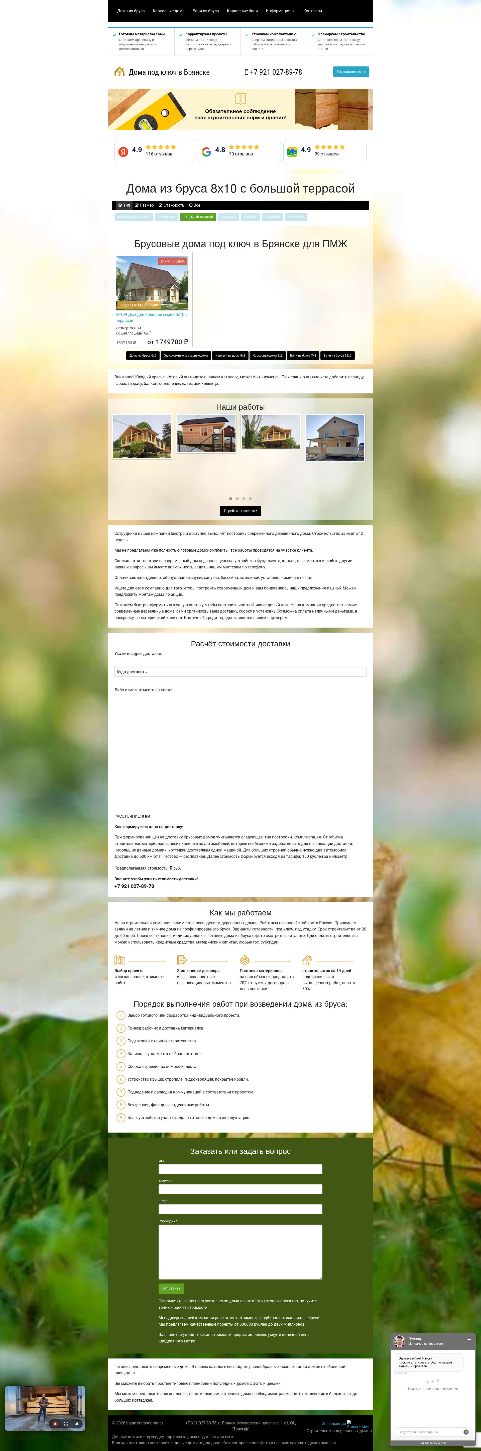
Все (196, 205)
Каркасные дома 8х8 (230, 355)
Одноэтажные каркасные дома (186, 355)
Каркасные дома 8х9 (268, 355)
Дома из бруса (131, 11)
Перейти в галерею (240, 511)
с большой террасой (198, 217)
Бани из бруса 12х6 (337, 355)
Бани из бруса (206, 11)
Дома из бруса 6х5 (143, 355)
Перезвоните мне (351, 71)
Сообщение (168, 1221)
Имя (162, 1161)
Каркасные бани (242, 11)
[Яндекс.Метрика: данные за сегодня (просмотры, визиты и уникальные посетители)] (358, 1424)
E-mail (163, 1201)
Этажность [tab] (173, 205)
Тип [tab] (126, 205)
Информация (278, 11)
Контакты (312, 11)
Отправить (171, 1288)
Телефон (165, 1181)
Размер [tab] (146, 205)
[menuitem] (131, 11)
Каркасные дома (169, 11)
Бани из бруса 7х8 (303, 355)
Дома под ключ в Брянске (168, 72)
